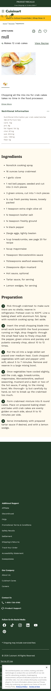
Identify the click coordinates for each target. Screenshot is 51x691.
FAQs (4, 519)
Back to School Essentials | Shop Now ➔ (25, 18)
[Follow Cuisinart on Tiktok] (12, 625)
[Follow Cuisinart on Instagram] (20, 625)
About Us (6, 575)
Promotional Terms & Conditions (16, 525)
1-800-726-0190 (12, 602)
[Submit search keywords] (2, 16)
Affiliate (5, 508)
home (5, 23)
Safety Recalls (8, 531)
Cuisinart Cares (9, 581)
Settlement (7, 536)
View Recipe (42, 43)
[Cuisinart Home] (13, 11)
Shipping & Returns (10, 542)
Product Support (13, 608)
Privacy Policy (21, 687)
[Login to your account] (6, 16)
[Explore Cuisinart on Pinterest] (4, 631)
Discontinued (8, 514)
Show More (6, 104)
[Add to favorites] (45, 31)
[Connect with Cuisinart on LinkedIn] (28, 625)
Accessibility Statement (12, 553)
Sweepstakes (8, 559)
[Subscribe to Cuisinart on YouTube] (36, 625)
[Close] (46, 667)
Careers (5, 586)
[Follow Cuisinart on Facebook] (4, 625)
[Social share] (40, 31)
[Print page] (33, 31)
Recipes (11, 23)
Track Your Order (10, 548)
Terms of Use (6, 661)
